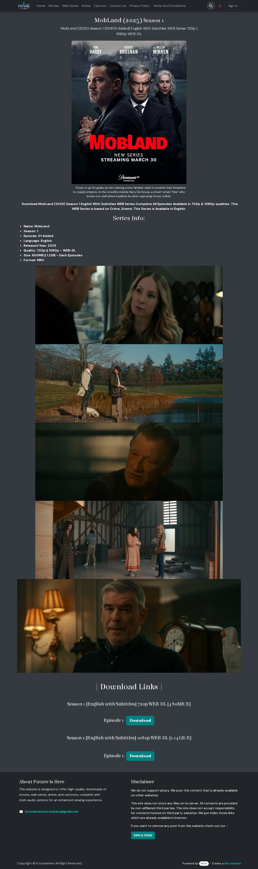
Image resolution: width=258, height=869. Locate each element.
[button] (211, 6)
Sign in (232, 6)
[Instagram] (220, 6)
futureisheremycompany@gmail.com (51, 811)
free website (232, 863)
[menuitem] (41, 6)
